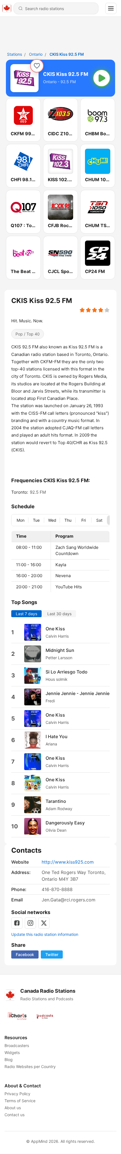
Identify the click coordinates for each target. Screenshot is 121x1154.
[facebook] (17, 923)
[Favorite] (37, 66)
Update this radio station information (44, 934)
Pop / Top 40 (27, 334)
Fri (83, 520)
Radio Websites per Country (30, 1066)
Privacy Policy (17, 1093)
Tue (36, 520)
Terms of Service (20, 1100)
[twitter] (44, 923)
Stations (14, 54)
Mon (20, 520)
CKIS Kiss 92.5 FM (67, 54)
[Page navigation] (110, 8)
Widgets (12, 1052)
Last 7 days (26, 613)
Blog (9, 1059)
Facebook (25, 954)
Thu (67, 520)
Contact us (14, 1114)
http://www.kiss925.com (68, 862)
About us (13, 1107)
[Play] (102, 78)
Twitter (51, 954)
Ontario (35, 54)
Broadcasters (17, 1045)
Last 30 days (59, 613)
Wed (52, 520)
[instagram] (30, 923)
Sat (99, 520)
